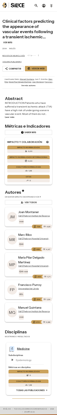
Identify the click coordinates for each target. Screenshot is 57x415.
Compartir (13, 69)
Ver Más (7, 42)
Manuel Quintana (27, 79)
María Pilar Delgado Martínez (20, 82)
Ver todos (28, 202)
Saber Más (28, 132)
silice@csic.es (29, 412)
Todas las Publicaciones (32, 390)
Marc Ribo (25, 235)
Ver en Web (36, 68)
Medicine (23, 348)
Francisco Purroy (29, 285)
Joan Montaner (38, 82)
